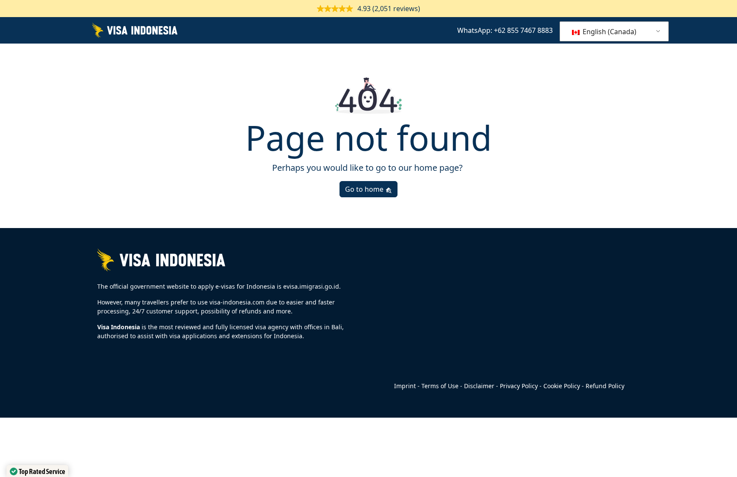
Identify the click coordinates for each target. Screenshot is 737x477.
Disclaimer (479, 386)
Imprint (405, 386)
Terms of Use (439, 386)
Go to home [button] (365, 189)
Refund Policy (605, 386)
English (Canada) (608, 31)
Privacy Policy (519, 386)
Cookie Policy (561, 386)
